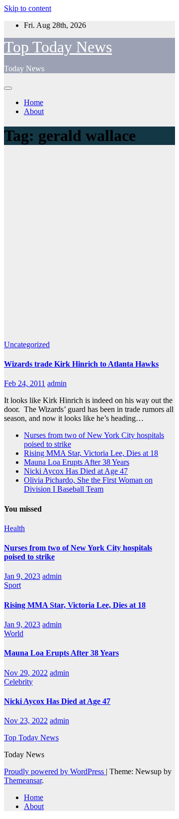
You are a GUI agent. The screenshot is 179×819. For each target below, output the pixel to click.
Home (33, 102)
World (13, 633)
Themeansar (23, 780)
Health (14, 528)
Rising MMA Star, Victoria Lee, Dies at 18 (91, 453)
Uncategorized (27, 344)
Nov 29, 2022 (26, 673)
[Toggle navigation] (8, 88)
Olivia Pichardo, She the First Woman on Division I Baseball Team (88, 484)
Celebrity (18, 682)
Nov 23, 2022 (26, 720)
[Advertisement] (89, 245)
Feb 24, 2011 (24, 383)
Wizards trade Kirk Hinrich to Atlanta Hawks (81, 364)
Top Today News (58, 47)
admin (57, 383)
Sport (12, 585)
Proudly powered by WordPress (55, 771)
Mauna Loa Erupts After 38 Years (76, 462)
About (34, 111)
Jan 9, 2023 (22, 576)
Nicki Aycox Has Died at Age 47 (76, 471)
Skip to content (27, 8)
